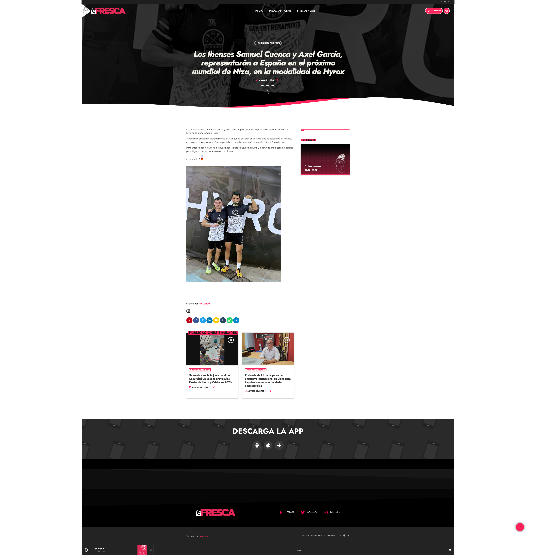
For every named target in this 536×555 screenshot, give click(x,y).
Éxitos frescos (313, 166)
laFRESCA (203, 536)
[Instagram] (445, 2)
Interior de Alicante (268, 43)
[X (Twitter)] (442, 2)
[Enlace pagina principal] (115, 11)
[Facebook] (449, 2)
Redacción (204, 303)
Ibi (189, 311)
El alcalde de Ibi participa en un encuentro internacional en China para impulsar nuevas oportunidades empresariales (267, 380)
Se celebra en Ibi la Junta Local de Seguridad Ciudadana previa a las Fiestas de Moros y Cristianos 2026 (210, 378)
